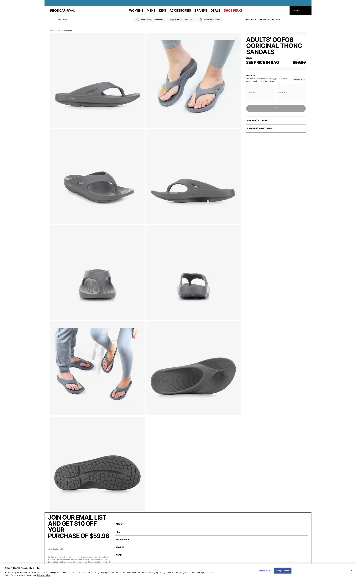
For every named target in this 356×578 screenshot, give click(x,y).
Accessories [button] (180, 10)
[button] (58, 19)
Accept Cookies (283, 570)
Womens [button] (136, 10)
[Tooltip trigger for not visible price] (280, 61)
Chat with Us (264, 19)
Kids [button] (162, 10)
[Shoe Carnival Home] (62, 10)
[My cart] (285, 10)
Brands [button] (200, 10)
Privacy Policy (43, 575)
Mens (52, 30)
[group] (260, 93)
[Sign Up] (108, 549)
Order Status (250, 19)
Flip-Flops (68, 30)
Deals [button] (215, 10)
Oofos (249, 57)
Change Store (299, 79)
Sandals (59, 30)
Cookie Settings (264, 570)
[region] (178, 571)
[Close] (351, 570)
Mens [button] (151, 10)
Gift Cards (275, 19)
